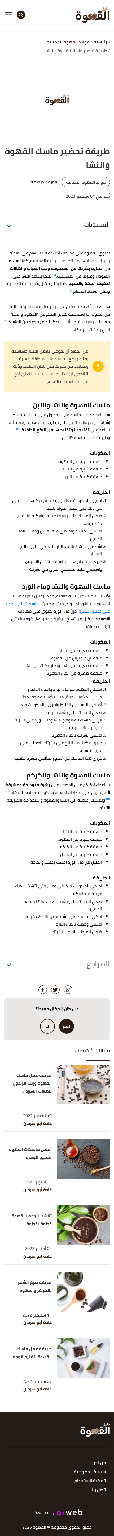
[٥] (108, 799)
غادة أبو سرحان (37, 1123)
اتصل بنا (99, 1490)
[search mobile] (21, 15)
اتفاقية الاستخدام (90, 1481)
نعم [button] (66, 1026)
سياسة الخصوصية (90, 1472)
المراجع (98, 964)
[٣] (18, 428)
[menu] (8, 15)
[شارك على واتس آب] (68, 989)
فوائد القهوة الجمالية (86, 182)
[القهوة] (93, 15)
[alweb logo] (69, 1512)
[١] (54, 275)
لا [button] (47, 1026)
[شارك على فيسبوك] (42, 989)
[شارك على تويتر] (55, 989)
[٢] (70, 290)
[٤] (33, 617)
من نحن (99, 1463)
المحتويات (97, 224)
